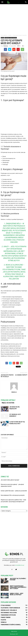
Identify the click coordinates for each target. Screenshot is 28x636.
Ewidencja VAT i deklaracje (9, 610)
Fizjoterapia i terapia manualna (10, 37)
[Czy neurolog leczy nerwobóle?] (5, 416)
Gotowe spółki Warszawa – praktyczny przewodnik (14, 491)
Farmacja (3, 622)
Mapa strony (14, 631)
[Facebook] (11, 569)
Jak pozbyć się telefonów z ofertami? (18, 579)
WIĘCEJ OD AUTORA (8, 403)
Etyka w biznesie (5, 605)
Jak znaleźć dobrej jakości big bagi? (10, 480)
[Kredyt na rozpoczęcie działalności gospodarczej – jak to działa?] (5, 588)
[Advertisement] (14, 19)
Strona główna (4, 35)
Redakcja (6, 45)
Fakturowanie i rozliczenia (9, 612)
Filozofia (3, 620)
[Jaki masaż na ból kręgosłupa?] (5, 408)
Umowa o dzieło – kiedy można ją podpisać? (16, 594)
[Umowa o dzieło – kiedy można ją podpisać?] (5, 595)
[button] (26, 2)
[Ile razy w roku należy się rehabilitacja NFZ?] (5, 423)
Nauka (2, 37)
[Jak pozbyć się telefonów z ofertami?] (5, 580)
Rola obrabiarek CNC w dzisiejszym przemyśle (12, 495)
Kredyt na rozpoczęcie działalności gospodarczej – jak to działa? (18, 587)
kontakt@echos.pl (19, 565)
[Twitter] (16, 569)
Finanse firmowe (5, 617)
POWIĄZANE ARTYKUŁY (8, 400)
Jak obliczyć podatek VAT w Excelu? (7, 375)
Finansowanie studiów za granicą (10, 624)
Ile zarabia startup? (21, 375)
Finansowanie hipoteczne (8, 615)
